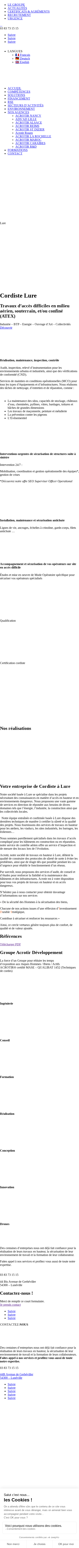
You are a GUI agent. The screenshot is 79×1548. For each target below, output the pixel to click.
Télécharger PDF (10, 944)
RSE (10, 102)
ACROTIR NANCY (28, 115)
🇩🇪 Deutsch (22, 58)
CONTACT (15, 153)
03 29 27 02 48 (32, 464)
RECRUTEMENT (19, 15)
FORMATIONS (18, 150)
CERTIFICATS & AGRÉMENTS (29, 11)
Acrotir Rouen (24, 132)
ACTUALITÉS (17, 8)
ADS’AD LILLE (26, 119)
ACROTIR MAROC (28, 139)
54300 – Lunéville (11, 1377)
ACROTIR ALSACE (28, 122)
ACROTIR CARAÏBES (30, 143)
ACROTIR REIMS (27, 126)
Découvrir (6, 327)
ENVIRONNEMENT (21, 108)
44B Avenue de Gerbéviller (16, 1374)
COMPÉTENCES (19, 91)
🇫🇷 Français (22, 54)
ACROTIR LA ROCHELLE (33, 136)
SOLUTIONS (16, 95)
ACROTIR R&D (26, 146)
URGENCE (15, 18)
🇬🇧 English (22, 62)
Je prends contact (10, 1304)
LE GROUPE (16, 4)
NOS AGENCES (18, 112)
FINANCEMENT (19, 98)
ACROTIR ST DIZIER (29, 129)
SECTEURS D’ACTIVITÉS (26, 105)
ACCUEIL (14, 88)
